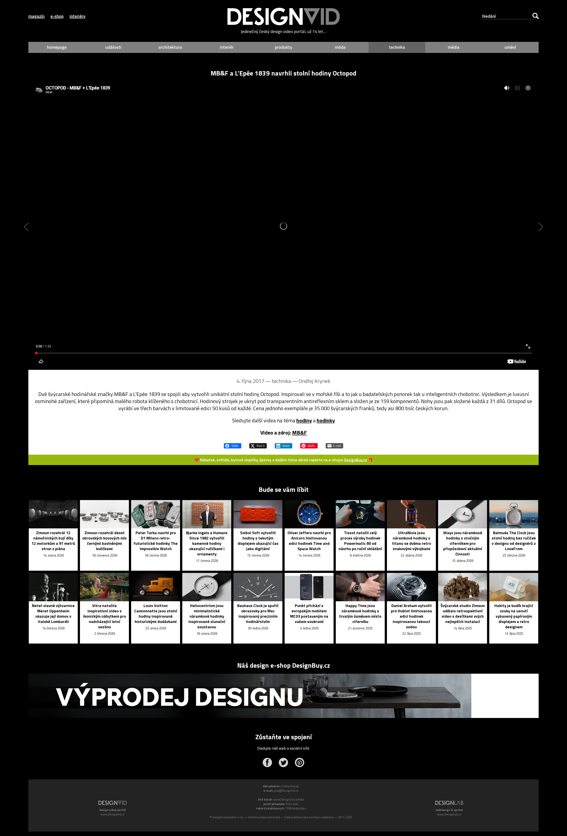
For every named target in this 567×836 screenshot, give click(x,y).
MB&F (299, 432)
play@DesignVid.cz (286, 790)
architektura (170, 47)
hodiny (304, 420)
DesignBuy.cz (355, 460)
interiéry (77, 16)
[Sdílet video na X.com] (258, 443)
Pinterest (299, 762)
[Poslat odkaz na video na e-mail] (334, 443)
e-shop (57, 16)
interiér (227, 47)
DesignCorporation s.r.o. (228, 817)
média (454, 47)
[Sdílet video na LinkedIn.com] (283, 443)
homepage (57, 47)
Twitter (283, 762)
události (113, 47)
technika (397, 47)
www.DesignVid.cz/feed (288, 799)
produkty (283, 47)
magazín (36, 16)
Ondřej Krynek (314, 381)
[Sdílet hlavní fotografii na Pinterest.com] (309, 443)
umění (510, 47)
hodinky (326, 420)
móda (340, 47)
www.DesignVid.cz (112, 814)
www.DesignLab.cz (449, 814)
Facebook (267, 762)
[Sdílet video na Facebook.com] (232, 443)
